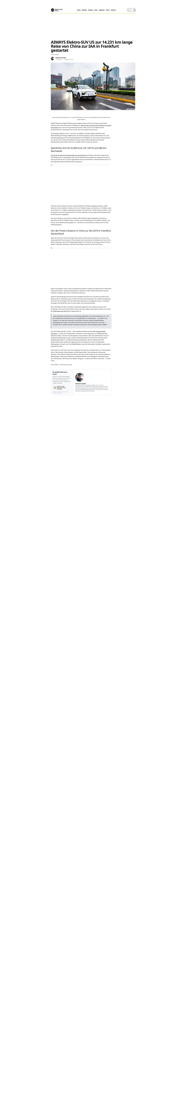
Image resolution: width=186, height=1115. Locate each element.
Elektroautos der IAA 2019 (61, 311)
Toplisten (102, 10)
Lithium (113, 10)
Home (52, 54)
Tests (96, 10)
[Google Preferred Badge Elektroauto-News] (60, 387)
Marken (84, 10)
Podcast (90, 10)
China (108, 10)
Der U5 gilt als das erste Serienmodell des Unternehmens (69, 155)
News (79, 10)
